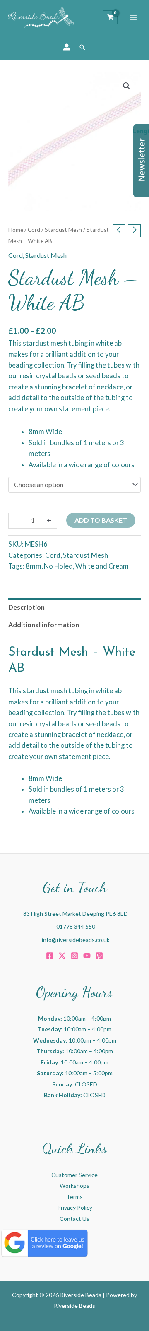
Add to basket (100, 520)
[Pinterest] (99, 955)
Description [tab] (26, 607)
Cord (34, 229)
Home (15, 229)
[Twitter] (62, 955)
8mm (33, 566)
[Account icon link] (66, 47)
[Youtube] (87, 955)
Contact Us (74, 1218)
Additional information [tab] (43, 624)
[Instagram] (74, 955)
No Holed (58, 566)
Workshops (74, 1185)
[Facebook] (49, 955)
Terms (74, 1196)
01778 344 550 (75, 926)
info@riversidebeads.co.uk (76, 939)
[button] (82, 47)
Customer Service (74, 1174)
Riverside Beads (74, 1305)
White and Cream (102, 566)
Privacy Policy (74, 1207)
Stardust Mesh (63, 229)
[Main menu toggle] (133, 17)
